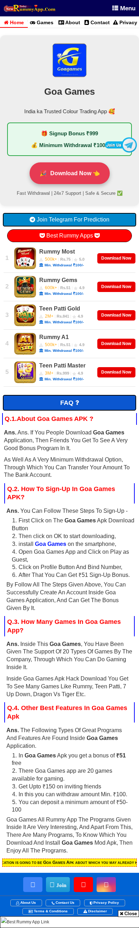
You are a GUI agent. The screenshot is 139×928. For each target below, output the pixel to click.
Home (14, 21)
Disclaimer (97, 911)
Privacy (125, 21)
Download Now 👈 (70, 173)
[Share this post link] (97, 8)
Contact (99, 21)
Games (44, 21)
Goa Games (50, 544)
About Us (28, 902)
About (72, 21)
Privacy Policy (106, 902)
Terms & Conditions (51, 911)
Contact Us (65, 902)
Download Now (116, 258)
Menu (126, 8)
